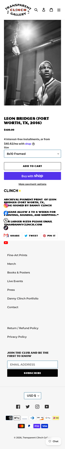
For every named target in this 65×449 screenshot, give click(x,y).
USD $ (31, 395)
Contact (12, 307)
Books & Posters (18, 272)
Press (11, 290)
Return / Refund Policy (22, 328)
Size (6, 147)
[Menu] (59, 9)
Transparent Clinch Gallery (37, 437)
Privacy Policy (17, 336)
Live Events (15, 281)
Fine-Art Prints (17, 255)
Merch (11, 263)
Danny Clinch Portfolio (22, 298)
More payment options (32, 184)
